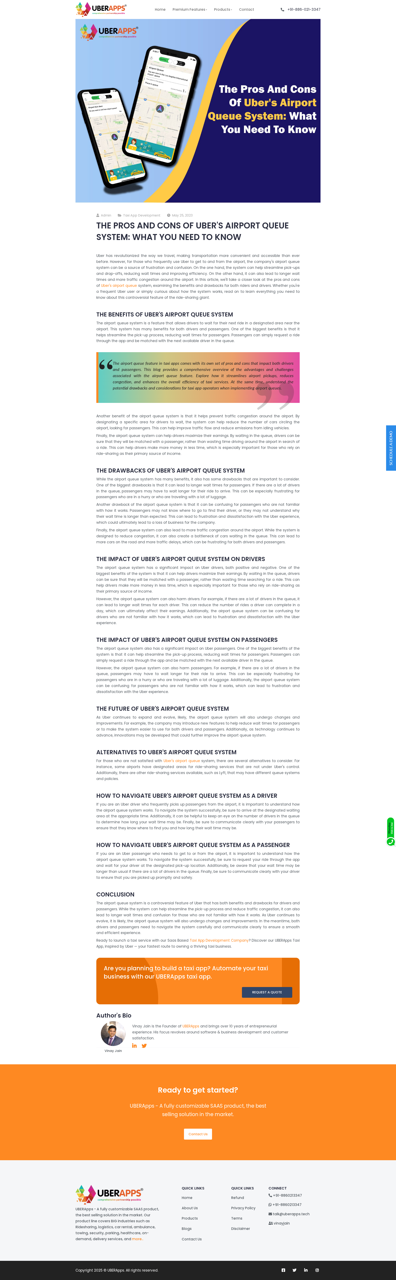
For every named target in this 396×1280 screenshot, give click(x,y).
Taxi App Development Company (219, 940)
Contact (246, 9)
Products (222, 9)
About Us (190, 1208)
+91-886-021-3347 (304, 9)
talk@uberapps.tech (291, 1214)
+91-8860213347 (287, 1195)
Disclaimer (240, 1228)
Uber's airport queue (119, 285)
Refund (237, 1197)
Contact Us (198, 1134)
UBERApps (191, 1026)
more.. (137, 1238)
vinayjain (282, 1223)
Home (160, 9)
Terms (236, 1218)
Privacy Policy (243, 1208)
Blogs (187, 1228)
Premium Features (189, 9)
